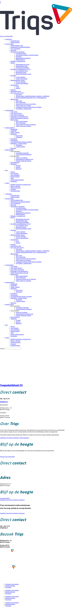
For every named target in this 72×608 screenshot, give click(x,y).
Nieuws (13, 172)
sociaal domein (9, 110)
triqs (6, 170)
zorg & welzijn (9, 44)
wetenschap (8, 39)
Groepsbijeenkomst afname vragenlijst (21, 142)
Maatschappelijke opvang (18, 80)
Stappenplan (14, 129)
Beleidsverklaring (10, 585)
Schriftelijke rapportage (22, 153)
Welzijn (13, 63)
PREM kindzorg (20, 59)
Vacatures (13, 189)
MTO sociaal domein (22, 121)
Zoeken (2, 348)
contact (7, 183)
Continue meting (20, 146)
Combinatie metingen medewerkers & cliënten (28, 107)
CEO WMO (14, 112)
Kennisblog (14, 181)
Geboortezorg (14, 85)
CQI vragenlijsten (15, 48)
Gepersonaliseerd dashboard (23, 154)
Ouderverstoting (15, 42)
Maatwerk (13, 50)
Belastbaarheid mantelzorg (23, 58)
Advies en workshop (21, 157)
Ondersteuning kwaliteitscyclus (24, 159)
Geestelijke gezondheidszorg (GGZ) (21, 69)
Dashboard (14, 164)
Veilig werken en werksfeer (23, 105)
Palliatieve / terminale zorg (18, 61)
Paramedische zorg (16, 91)
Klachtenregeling (15, 191)
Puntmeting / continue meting (19, 143)
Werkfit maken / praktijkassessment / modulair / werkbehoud (32, 96)
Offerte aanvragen (16, 187)
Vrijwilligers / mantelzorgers (23, 108)
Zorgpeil (18, 165)
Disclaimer (8, 587)
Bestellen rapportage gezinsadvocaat (21, 184)
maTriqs (18, 167)
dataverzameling (9, 127)
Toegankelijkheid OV (11, 385)
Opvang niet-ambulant (22, 83)
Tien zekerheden (15, 175)
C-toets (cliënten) (20, 77)
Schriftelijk (14, 131)
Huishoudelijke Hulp (21, 66)
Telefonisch (19, 137)
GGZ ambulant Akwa (22, 71)
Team (12, 178)
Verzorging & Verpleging (17, 52)
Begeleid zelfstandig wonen (23, 74)
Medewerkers (14, 99)
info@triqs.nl (4, 471)
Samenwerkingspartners (17, 180)
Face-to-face (19, 135)
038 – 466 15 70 (5, 469)
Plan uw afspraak (15, 186)
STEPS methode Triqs (17, 45)
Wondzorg (19, 56)
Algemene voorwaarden (12, 584)
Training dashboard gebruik (23, 161)
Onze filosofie (14, 173)
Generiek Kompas (21, 53)
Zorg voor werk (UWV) (17, 93)
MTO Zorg (19, 101)
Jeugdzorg (13, 75)
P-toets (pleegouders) (21, 78)
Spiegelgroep (14, 140)
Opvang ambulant (21, 82)
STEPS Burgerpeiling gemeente (19, 118)
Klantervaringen (15, 176)
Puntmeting (19, 145)
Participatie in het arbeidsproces (19, 116)
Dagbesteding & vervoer (22, 64)
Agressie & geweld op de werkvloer (26, 104)
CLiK (17, 86)
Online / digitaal (15, 132)
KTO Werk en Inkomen (17, 115)
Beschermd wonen (21, 72)
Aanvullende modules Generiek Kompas (27, 55)
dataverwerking (9, 150)
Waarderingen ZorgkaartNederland (20, 47)
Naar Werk (19, 94)
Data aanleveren (15, 162)
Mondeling (14, 134)
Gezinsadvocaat (15, 41)
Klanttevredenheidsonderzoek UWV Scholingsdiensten (31, 97)
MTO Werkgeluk (20, 102)
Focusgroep (14, 138)
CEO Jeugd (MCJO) (16, 113)
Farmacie (13, 89)
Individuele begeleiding (22, 67)
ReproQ (18, 88)
